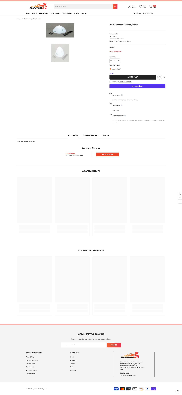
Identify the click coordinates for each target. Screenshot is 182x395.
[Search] (85, 6)
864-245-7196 (148, 13)
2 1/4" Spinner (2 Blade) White (123, 25)
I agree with (115, 81)
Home (18, 19)
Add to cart (132, 77)
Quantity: (112, 57)
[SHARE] (163, 77)
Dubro (116, 34)
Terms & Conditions (125, 81)
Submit (114, 345)
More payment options (137, 89)
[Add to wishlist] (159, 77)
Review (106, 135)
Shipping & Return (90, 135)
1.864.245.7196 (125, 373)
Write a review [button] (107, 154)
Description (73, 135)
